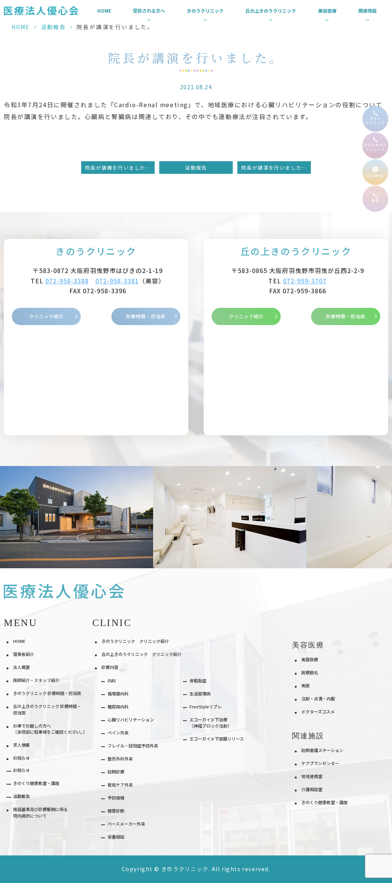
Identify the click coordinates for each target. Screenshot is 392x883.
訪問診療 (116, 772)
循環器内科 (118, 693)
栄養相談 (116, 837)
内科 (112, 680)
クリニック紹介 (46, 316)
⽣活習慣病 (200, 693)
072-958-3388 (67, 280)
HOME (104, 10)
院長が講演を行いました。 (274, 167)
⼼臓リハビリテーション (131, 719)
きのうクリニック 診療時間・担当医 (47, 693)
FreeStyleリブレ (205, 706)
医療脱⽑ (309, 672)
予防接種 (116, 798)
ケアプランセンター (320, 763)
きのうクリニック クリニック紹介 (135, 641)
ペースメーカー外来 (126, 824)
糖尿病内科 (118, 706)
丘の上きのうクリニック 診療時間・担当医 (47, 709)
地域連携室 (311, 776)
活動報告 (53, 27)
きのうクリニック (96, 251)
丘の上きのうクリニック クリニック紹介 (141, 654)
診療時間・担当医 (146, 316)
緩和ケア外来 (120, 785)
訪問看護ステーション (322, 750)
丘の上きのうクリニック (295, 251)
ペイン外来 (118, 732)
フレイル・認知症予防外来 (133, 745)
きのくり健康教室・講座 (36, 783)
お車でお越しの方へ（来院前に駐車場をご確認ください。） (50, 729)
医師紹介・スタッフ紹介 (36, 680)
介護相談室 (311, 789)
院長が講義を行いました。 (118, 167)
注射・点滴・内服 (318, 698)
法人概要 (21, 667)
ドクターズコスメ (318, 711)
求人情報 (21, 745)
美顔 (305, 685)
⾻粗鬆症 (197, 680)
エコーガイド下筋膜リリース (216, 739)
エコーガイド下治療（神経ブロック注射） (210, 722)
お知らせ (21, 770)
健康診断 (116, 811)
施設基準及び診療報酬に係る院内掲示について (40, 812)
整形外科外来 (120, 758)
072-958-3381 (117, 280)
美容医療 (309, 659)
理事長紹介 (23, 654)
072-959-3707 (305, 280)
